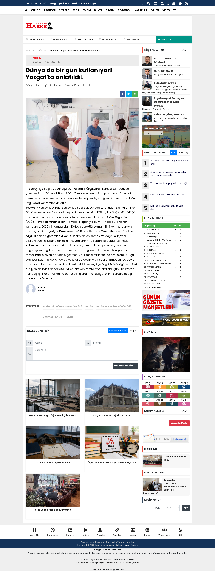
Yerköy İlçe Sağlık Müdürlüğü (114, 306)
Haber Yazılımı (131, 544)
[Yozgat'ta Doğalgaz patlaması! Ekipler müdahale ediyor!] (166, 354)
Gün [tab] (173, 152)
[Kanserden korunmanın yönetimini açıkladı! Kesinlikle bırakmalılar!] (152, 484)
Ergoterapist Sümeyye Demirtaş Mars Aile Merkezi (169, 101)
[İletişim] (155, 3)
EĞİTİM (87, 10)
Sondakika (52, 535)
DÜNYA (98, 10)
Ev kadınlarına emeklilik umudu (164, 196)
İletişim (132, 535)
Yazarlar (101, 535)
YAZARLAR (141, 10)
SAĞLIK (110, 10)
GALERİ (155, 10)
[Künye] (180, 3)
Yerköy (89, 306)
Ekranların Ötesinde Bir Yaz (155, 109)
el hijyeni (48, 306)
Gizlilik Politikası (113, 562)
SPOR (75, 10)
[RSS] (187, 3)
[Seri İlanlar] (167, 3)
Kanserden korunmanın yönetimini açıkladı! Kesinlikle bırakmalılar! (164, 486)
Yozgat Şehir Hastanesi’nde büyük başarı (73, 3)
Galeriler (70, 535)
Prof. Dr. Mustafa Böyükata (165, 60)
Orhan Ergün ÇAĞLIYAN (169, 114)
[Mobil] (142, 3)
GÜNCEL (36, 10)
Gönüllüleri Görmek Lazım (167, 65)
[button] (176, 10)
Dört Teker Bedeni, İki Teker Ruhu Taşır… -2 (170, 119)
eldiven (68, 316)
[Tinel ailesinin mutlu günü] (152, 461)
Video (86, 535)
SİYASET (64, 10)
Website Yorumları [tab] (118, 330)
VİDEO (166, 10)
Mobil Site (34, 535)
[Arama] (149, 3)
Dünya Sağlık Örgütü (69, 306)
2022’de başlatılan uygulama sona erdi (166, 162)
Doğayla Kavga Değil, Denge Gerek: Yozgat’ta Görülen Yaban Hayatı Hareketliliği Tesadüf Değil (164, 89)
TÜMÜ (184, 50)
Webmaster (164, 535)
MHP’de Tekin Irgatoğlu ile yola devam (163, 208)
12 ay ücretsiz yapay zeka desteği (165, 185)
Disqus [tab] (133, 330)
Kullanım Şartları (131, 562)
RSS (180, 535)
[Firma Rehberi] (162, 3)
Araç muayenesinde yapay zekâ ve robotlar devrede (165, 174)
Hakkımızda (82, 562)
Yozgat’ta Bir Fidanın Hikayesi (168, 74)
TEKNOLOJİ (124, 10)
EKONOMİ (50, 10)
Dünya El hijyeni (52, 316)
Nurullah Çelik (163, 71)
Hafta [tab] (180, 152)
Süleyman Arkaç (165, 83)
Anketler (117, 535)
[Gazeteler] (173, 3)
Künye (147, 535)
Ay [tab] (187, 152)
